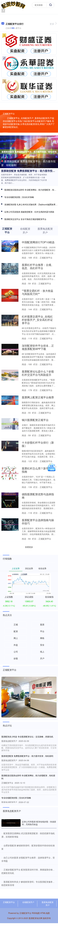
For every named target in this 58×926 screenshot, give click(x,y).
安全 (42, 644)
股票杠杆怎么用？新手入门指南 (38, 469)
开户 (42, 658)
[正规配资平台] (13, 4)
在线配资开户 (28, 902)
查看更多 (29, 547)
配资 (16, 631)
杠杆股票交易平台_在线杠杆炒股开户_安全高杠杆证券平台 (37, 319)
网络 (42, 638)
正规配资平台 (9, 902)
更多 (52, 23)
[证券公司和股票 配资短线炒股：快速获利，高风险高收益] (11, 823)
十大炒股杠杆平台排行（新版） (38, 444)
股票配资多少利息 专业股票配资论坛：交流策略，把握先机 (27, 736)
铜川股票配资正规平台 (35, 420)
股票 (42, 624)
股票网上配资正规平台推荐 (38, 397)
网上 (16, 638)
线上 (42, 651)
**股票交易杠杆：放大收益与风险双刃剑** (37, 292)
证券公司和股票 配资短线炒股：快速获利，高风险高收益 (39, 823)
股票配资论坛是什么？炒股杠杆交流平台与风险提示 (38, 372)
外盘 (16, 644)
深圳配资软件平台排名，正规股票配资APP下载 (38, 347)
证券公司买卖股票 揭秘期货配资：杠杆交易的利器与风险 (29, 211)
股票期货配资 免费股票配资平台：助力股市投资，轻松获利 (28, 163)
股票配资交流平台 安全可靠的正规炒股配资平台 (25, 219)
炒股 (16, 658)
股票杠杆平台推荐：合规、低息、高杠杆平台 (38, 266)
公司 (16, 651)
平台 (42, 631)
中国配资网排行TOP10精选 (38, 242)
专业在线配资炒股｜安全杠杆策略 (19, 197)
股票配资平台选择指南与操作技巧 (38, 521)
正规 (16, 624)
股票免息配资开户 (47, 904)
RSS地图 (36, 913)
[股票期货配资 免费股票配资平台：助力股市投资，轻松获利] (29, 151)
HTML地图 (45, 913)
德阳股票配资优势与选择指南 (38, 495)
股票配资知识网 (35, 918)
